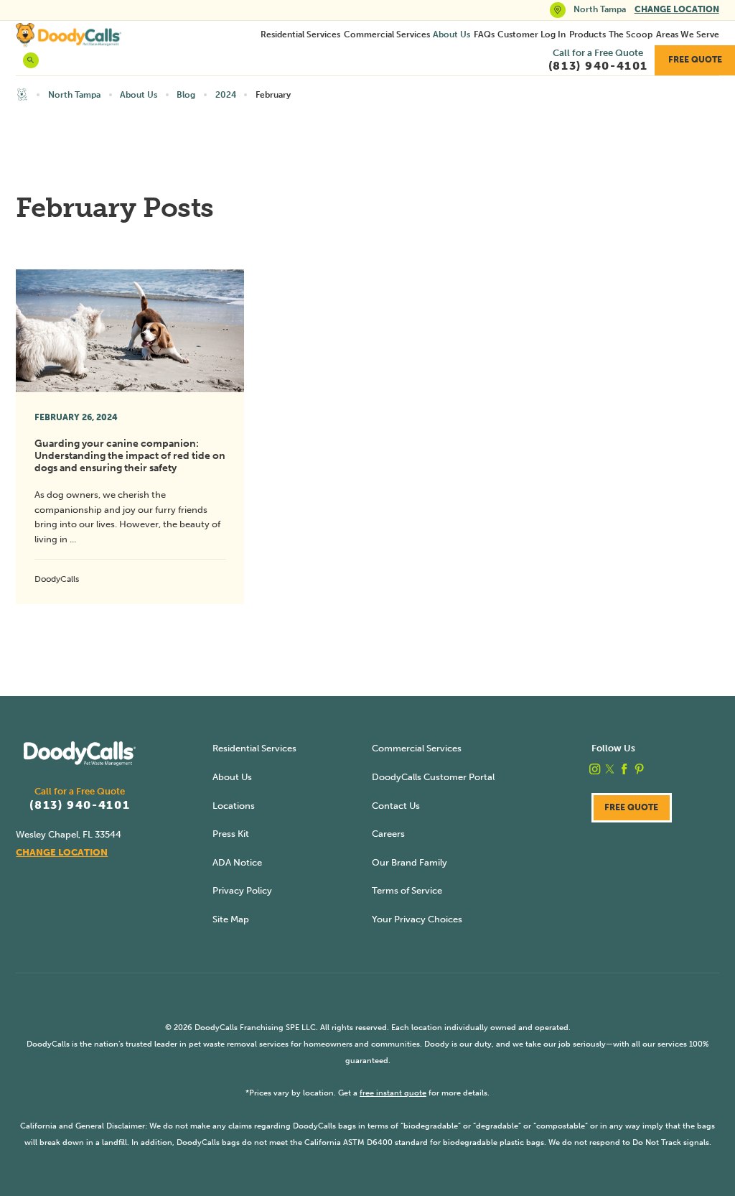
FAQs (484, 34)
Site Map (230, 919)
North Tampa (74, 95)
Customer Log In (531, 34)
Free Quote (695, 60)
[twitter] (609, 769)
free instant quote (393, 1093)
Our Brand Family (409, 862)
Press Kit (230, 833)
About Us (451, 34)
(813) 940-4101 (79, 805)
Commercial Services (387, 34)
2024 (225, 95)
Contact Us (396, 805)
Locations (233, 805)
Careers (388, 833)
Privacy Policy (242, 890)
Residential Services (300, 34)
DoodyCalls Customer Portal (433, 776)
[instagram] (594, 769)
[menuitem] (300, 34)
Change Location (677, 9)
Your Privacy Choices (417, 919)
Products (587, 34)
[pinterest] (639, 769)
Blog (186, 95)
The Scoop (630, 34)
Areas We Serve (687, 34)
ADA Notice (237, 862)
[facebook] (624, 769)
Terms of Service (407, 890)
